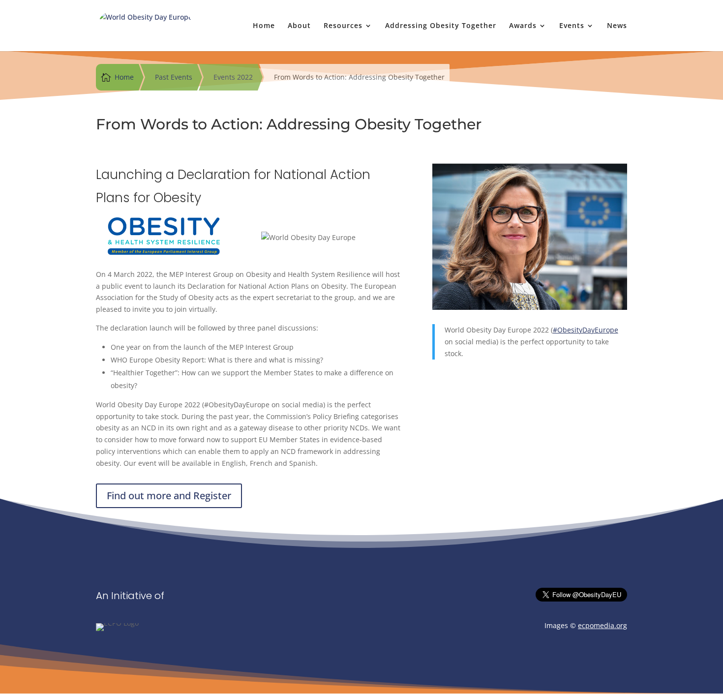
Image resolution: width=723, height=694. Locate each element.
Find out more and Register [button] (169, 495)
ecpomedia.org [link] (602, 625)
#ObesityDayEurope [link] (585, 329)
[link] (145, 25)
